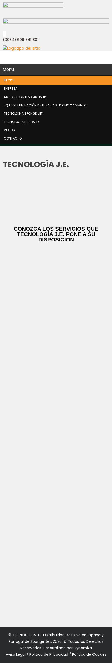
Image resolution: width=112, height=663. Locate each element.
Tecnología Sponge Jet (23, 113)
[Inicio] (21, 48)
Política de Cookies (89, 654)
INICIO (8, 80)
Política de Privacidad (48, 654)
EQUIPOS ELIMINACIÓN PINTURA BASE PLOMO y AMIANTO (45, 105)
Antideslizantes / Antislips (26, 97)
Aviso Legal (16, 654)
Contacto (13, 138)
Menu (8, 69)
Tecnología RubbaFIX (21, 122)
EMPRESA (10, 88)
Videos (9, 130)
